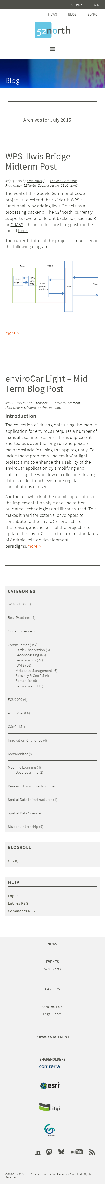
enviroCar (45, 408)
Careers (52, 989)
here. (23, 230)
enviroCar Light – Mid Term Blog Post (46, 383)
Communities (18, 644)
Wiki (97, 5)
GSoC (65, 185)
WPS (75, 200)
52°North (30, 185)
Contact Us (52, 1006)
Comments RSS (21, 910)
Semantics (24, 680)
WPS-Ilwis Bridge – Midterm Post (41, 161)
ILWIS (74, 185)
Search (94, 14)
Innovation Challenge (25, 740)
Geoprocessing (48, 185)
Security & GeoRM (30, 675)
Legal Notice (52, 1014)
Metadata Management (34, 670)
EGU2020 (15, 699)
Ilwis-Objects (64, 206)
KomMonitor (18, 753)
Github (77, 5)
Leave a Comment (63, 181)
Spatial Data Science (24, 813)
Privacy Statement (52, 1036)
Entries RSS (18, 903)
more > (12, 333)
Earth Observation (30, 649)
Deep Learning (27, 772)
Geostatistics (26, 660)
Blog (72, 14)
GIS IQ (13, 860)
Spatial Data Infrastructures (30, 799)
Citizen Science (20, 631)
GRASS (17, 224)
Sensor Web (25, 686)
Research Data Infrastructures (32, 786)
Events (52, 961)
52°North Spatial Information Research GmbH (52, 30)
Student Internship (23, 826)
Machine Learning (22, 767)
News (52, 14)
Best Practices (19, 617)
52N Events (52, 969)
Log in (13, 895)
